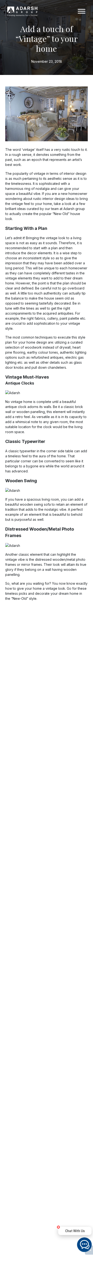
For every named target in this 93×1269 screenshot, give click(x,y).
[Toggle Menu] (81, 11)
